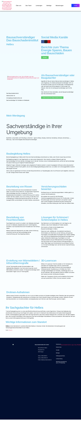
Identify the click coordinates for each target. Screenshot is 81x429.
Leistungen (39, 5)
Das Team (29, 5)
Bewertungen (59, 5)
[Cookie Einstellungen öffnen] (40, 424)
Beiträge (49, 5)
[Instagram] (45, 41)
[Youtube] (49, 41)
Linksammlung (59, 358)
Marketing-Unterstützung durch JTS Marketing (61, 362)
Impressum (58, 344)
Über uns (18, 5)
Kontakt (57, 350)
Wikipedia (10, 330)
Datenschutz (58, 347)
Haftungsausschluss (60, 355)
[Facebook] (42, 41)
